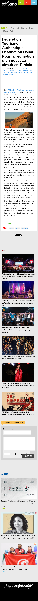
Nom (8, 429)
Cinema (24, 28)
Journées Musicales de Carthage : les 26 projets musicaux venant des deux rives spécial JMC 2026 (18, 504)
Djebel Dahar (27, 69)
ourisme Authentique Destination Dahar (20, 72)
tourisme (5, 74)
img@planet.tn (11, 588)
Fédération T (12, 71)
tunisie (11, 74)
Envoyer (27, 456)
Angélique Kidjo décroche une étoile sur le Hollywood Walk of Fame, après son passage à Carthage (17, 330)
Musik (5, 31)
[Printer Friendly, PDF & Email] (8, 223)
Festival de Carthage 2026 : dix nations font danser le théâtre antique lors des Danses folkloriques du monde (18, 276)
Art (18, 28)
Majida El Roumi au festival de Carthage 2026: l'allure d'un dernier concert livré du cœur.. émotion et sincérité (18, 385)
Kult (20, 3)
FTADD (19, 71)
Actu (12, 28)
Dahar (20, 69)
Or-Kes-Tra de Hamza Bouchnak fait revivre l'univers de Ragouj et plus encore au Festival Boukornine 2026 (19, 303)
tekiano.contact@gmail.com (26, 588)
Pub (11, 31)
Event (31, 28)
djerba (5, 71)
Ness (34, 3)
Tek (27, 3)
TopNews (25, 228)
